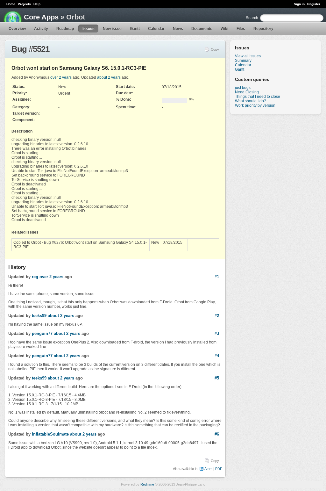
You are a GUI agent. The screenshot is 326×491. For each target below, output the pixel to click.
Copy (215, 49)
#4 (217, 355)
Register (313, 4)
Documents (201, 28)
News (178, 28)
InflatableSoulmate (50, 434)
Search (252, 18)
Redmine (147, 484)
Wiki (224, 28)
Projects (24, 4)
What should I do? (250, 101)
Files (241, 28)
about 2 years (109, 77)
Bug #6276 (53, 242)
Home (10, 4)
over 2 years (61, 77)
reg (35, 276)
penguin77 (42, 333)
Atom (208, 469)
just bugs (243, 87)
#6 (217, 434)
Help (36, 4)
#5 (217, 378)
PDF (218, 469)
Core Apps (41, 17)
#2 (217, 315)
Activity (41, 28)
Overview (17, 28)
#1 (217, 276)
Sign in (299, 4)
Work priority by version (255, 105)
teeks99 (39, 315)
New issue (112, 28)
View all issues (248, 56)
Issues (88, 28)
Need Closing (247, 92)
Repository (263, 28)
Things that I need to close (257, 96)
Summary (243, 60)
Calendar (156, 28)
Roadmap (65, 28)
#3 (217, 333)
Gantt (135, 28)
